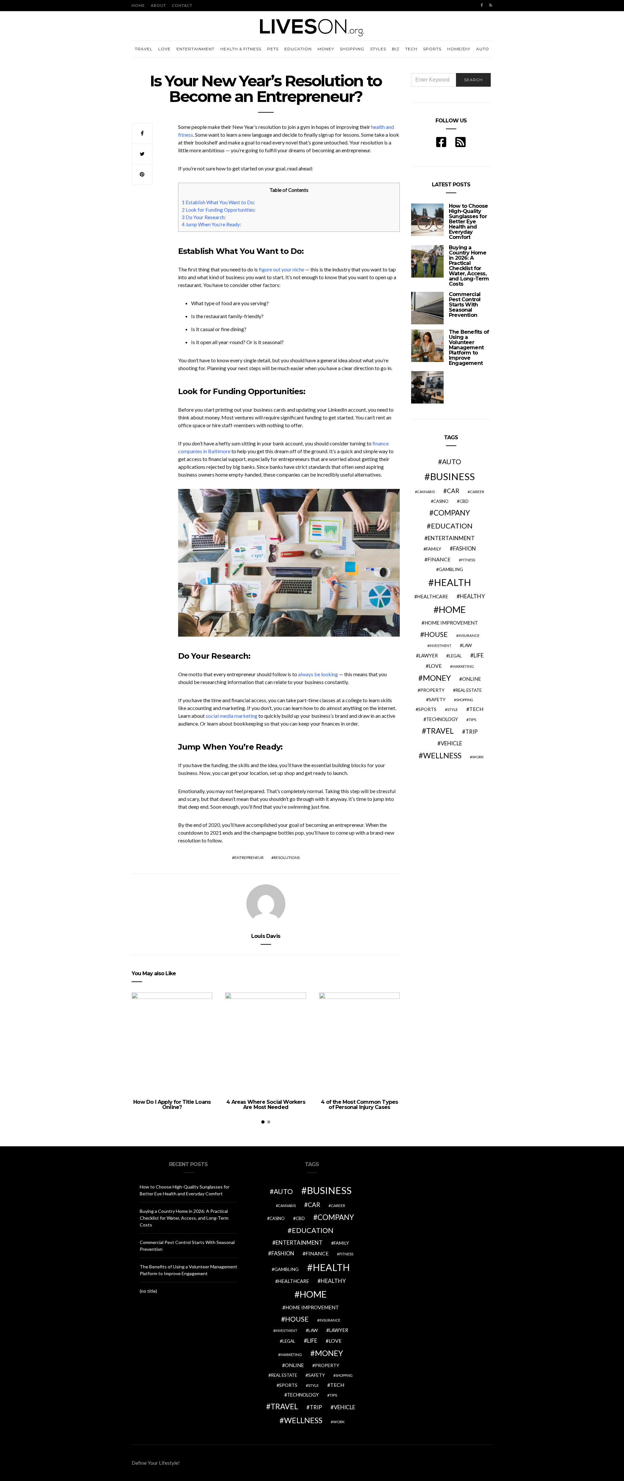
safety (437, 699)
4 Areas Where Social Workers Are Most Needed (265, 1104)
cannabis (426, 492)
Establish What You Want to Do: (218, 202)
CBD (464, 501)
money (437, 677)
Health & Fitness (240, 48)
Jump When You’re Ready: (211, 224)
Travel (143, 48)
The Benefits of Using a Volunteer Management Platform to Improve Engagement (469, 347)
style (452, 709)
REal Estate (469, 690)
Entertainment (195, 48)
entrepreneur (249, 857)
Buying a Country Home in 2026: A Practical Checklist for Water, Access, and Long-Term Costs (469, 265)
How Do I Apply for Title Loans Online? (172, 1104)
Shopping (352, 48)
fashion (464, 548)
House (436, 634)
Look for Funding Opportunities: (219, 210)
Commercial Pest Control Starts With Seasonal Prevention (464, 304)
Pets (273, 48)
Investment (440, 645)
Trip (471, 731)
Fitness (468, 560)
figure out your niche (281, 269)
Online (471, 679)
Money (326, 48)
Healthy (472, 596)
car (453, 490)
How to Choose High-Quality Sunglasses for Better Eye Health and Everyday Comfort (468, 221)
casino (440, 501)
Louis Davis (265, 936)
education (452, 526)
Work (478, 757)
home (452, 609)
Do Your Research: (204, 217)
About (158, 5)
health (452, 582)
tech (476, 709)
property (432, 690)
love (435, 666)
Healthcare (432, 596)
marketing (463, 666)
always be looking (318, 674)
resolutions (287, 857)
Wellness (442, 755)
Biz (395, 48)
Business (452, 476)
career (477, 491)
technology (442, 719)
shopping (464, 700)
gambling (451, 569)
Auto (482, 48)
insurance (469, 635)
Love (164, 48)
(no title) (148, 1291)
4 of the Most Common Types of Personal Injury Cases (359, 1104)
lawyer (428, 655)
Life (479, 655)
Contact (182, 5)
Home (138, 5)
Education (298, 48)
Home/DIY (458, 48)
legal (455, 655)
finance (438, 559)
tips (472, 719)
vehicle (451, 743)
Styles (378, 48)
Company (452, 512)
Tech (411, 48)
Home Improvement (451, 623)
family (433, 549)
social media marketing (231, 716)
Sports (432, 48)
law (467, 645)
